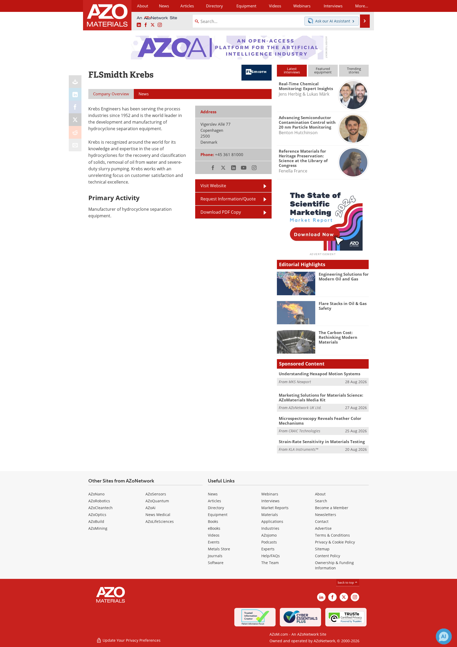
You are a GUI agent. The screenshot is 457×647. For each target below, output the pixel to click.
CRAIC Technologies (304, 430)
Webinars (269, 493)
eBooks (214, 528)
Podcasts (269, 542)
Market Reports (275, 507)
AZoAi (150, 507)
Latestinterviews (292, 70)
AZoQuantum (157, 500)
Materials (269, 514)
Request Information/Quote (228, 199)
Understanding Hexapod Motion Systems (319, 373)
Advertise (323, 528)
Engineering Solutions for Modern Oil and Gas (344, 276)
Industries (270, 528)
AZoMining (97, 528)
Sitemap (322, 548)
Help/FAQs (270, 555)
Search (321, 500)
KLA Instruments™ (303, 449)
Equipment (217, 514)
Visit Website (213, 186)
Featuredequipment (323, 70)
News (213, 493)
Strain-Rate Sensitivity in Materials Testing (322, 441)
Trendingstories (354, 70)
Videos (214, 535)
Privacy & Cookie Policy (335, 542)
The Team (270, 562)
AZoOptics (97, 514)
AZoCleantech (100, 507)
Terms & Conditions (332, 535)
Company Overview (111, 93)
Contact (321, 521)
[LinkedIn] (75, 94)
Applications (272, 521)
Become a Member (331, 507)
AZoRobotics (99, 500)
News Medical (157, 514)
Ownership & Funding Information (334, 565)
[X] (75, 119)
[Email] (75, 145)
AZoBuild (96, 521)
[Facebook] (75, 107)
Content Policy (327, 555)
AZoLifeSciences (159, 521)
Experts (268, 548)
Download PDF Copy (220, 212)
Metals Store (219, 548)
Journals (215, 555)
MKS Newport (300, 381)
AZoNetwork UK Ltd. (305, 407)
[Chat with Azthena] (444, 636)
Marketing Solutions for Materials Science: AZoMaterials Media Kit (321, 397)
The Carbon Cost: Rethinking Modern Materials (338, 337)
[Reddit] (75, 132)
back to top (346, 582)
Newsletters (325, 514)
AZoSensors (155, 493)
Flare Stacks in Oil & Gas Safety (343, 306)
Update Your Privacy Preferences (131, 640)
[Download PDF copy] (75, 81)
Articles (214, 500)
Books (213, 521)
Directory (214, 5)
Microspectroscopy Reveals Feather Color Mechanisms (320, 421)
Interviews (270, 500)
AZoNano (96, 493)
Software (215, 562)
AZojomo (269, 535)
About (320, 493)
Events (214, 542)
